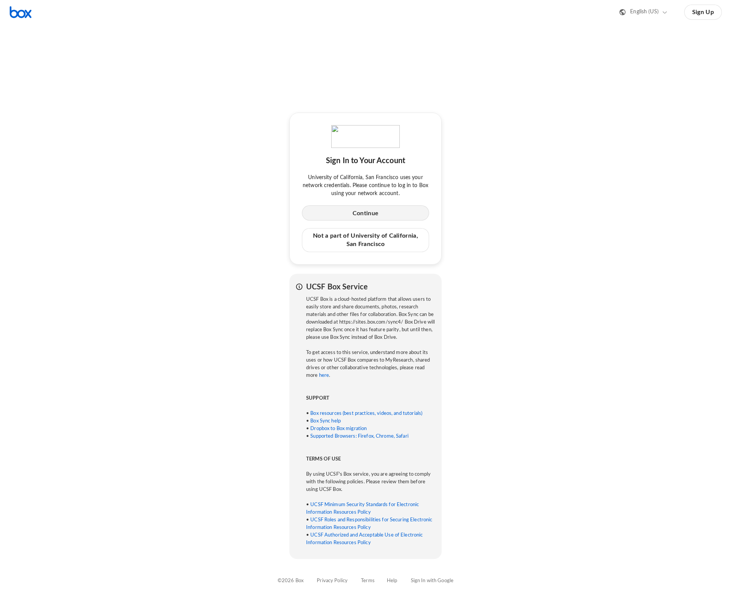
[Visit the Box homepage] (20, 12)
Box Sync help (325, 421)
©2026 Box (290, 580)
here (324, 375)
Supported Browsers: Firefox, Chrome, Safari (359, 436)
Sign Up (703, 12)
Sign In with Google (432, 580)
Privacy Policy (332, 580)
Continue (365, 213)
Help (392, 580)
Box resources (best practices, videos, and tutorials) (366, 413)
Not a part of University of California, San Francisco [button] (365, 240)
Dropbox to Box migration (338, 428)
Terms (368, 580)
